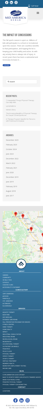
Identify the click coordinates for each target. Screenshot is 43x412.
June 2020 (10, 172)
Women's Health (8, 363)
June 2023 (10, 154)
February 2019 (11, 186)
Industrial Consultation (12, 334)
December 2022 (12, 158)
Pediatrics (6, 349)
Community (7, 277)
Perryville (6, 298)
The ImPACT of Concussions (17, 35)
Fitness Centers (8, 324)
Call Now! (34, 6)
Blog (22, 371)
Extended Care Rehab (10, 319)
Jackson (5, 296)
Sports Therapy (8, 358)
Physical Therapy (9, 354)
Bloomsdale (7, 306)
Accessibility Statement (11, 287)
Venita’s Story (11, 110)
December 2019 (12, 177)
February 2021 (11, 168)
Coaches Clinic (8, 285)
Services (21, 309)
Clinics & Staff (22, 290)
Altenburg (7, 303)
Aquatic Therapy (9, 312)
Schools (6, 282)
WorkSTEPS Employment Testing (14, 366)
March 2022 (10, 163)
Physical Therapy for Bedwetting (15, 384)
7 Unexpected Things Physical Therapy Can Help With (20, 101)
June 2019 (10, 182)
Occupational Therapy (11, 344)
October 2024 (11, 149)
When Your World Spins (11, 380)
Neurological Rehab (10, 339)
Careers (5, 275)
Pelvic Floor (7, 351)
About (21, 271)
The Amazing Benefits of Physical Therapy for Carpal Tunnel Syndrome (21, 114)
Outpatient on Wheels (11, 346)
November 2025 (12, 140)
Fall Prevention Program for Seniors (16, 322)
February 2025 (11, 145)
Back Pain (6, 315)
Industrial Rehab (9, 336)
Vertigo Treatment (9, 361)
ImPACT (5, 332)
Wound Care (7, 368)
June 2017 (10, 196)
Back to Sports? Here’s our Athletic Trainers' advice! (22, 377)
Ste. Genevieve (8, 301)
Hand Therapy (8, 327)
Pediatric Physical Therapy (12, 382)
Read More (6, 65)
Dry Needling (7, 317)
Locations (6, 391)
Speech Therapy (8, 356)
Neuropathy (7, 341)
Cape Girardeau (8, 294)
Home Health (7, 329)
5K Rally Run (7, 280)
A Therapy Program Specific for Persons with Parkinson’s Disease (20, 120)
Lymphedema (11, 106)
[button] (37, 12)
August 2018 (11, 191)
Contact (22, 387)
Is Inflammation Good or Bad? (14, 375)
